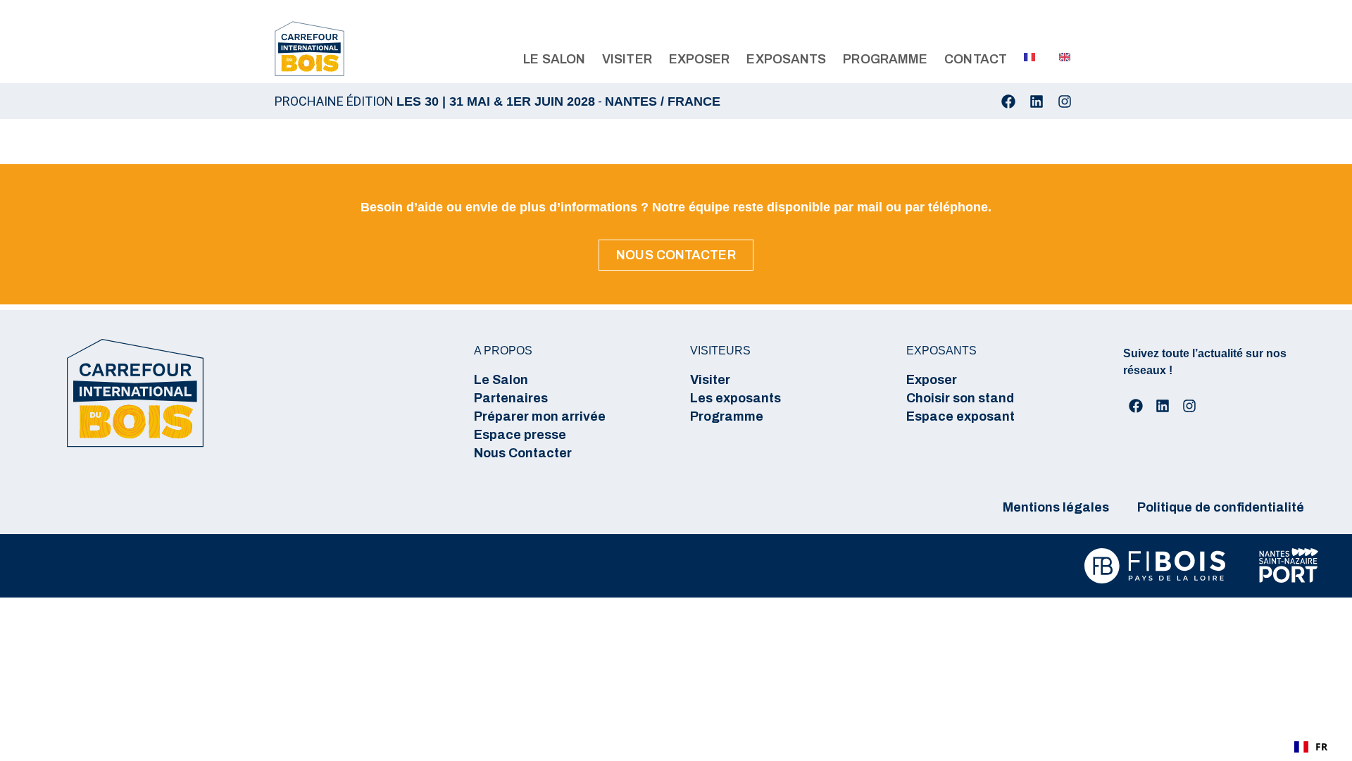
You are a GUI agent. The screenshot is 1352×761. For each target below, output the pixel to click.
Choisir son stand (960, 398)
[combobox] (1311, 747)
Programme (726, 416)
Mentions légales (1056, 507)
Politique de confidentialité (1220, 507)
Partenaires (511, 398)
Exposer (931, 380)
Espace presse (520, 435)
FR (1321, 746)
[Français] (1024, 57)
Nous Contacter (523, 453)
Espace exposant (960, 416)
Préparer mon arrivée (540, 416)
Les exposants (735, 398)
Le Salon (501, 380)
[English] (1059, 57)
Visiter (710, 380)
